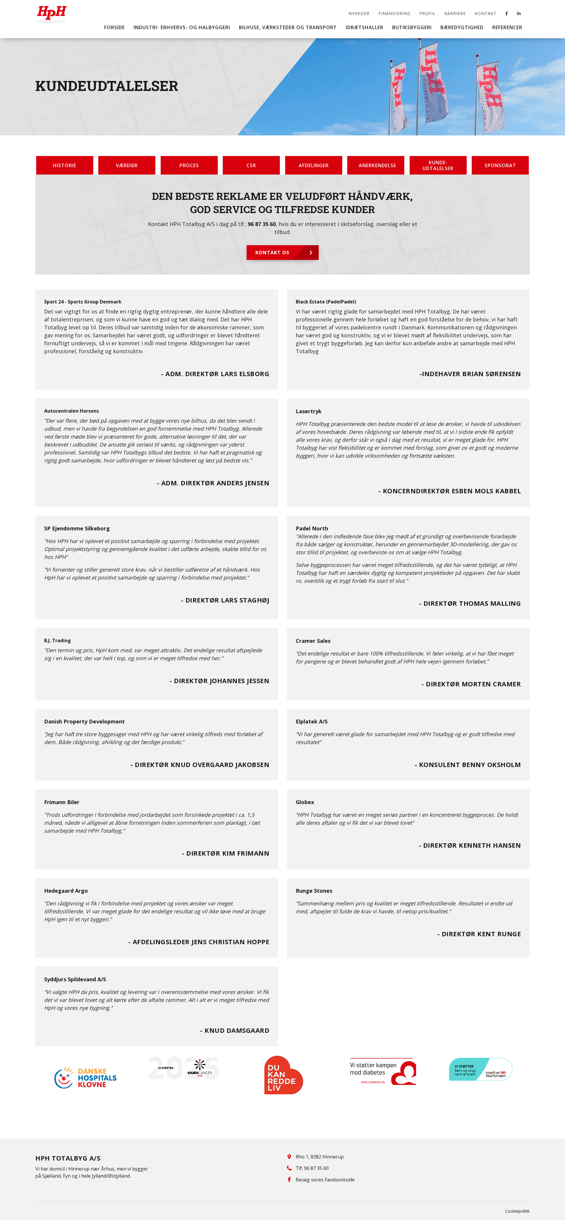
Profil (427, 13)
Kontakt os (272, 252)
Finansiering (394, 13)
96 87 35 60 (262, 224)
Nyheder (359, 13)
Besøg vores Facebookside (325, 1179)
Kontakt (485, 13)
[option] (84, 1078)
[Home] (51, 10)
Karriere (455, 13)
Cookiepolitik (517, 1211)
